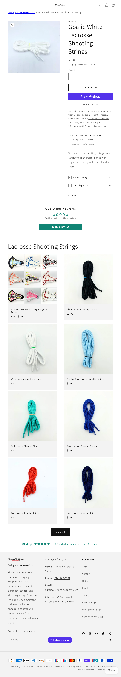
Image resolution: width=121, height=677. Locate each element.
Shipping (72, 64)
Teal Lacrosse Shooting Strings (25, 446)
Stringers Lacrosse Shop (21, 12)
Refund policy (60, 666)
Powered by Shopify (43, 666)
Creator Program (90, 602)
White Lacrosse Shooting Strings (26, 379)
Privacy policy (75, 666)
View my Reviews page (93, 616)
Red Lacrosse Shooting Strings (25, 513)
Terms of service (90, 666)
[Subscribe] (42, 639)
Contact (86, 573)
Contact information (85, 669)
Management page (91, 609)
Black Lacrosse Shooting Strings (82, 309)
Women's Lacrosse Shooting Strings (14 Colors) (29, 310)
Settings (86, 595)
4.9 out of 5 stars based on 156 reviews (76, 544)
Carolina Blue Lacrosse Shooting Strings (85, 379)
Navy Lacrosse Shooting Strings (81, 513)
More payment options (91, 104)
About (85, 566)
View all (60, 532)
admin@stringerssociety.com (61, 590)
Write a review (60, 227)
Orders (85, 580)
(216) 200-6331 (62, 578)
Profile (85, 588)
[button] (6, 5)
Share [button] (74, 195)
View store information (83, 144)
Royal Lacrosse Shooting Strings (82, 446)
